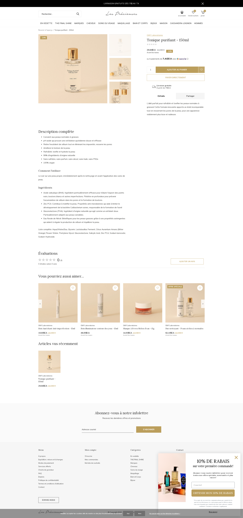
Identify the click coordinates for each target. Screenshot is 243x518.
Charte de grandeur (46, 470)
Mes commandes (91, 460)
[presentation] (40, 303)
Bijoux (153, 23)
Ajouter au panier (177, 69)
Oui (128, 513)
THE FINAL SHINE (63, 23)
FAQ (40, 473)
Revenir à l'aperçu (45, 30)
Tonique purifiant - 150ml (46, 380)
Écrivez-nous (48, 500)
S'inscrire (88, 456)
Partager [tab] (190, 96)
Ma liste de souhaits (92, 463)
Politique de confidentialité (48, 480)
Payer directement (175, 77)
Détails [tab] (161, 96)
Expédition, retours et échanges (50, 460)
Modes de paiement (46, 463)
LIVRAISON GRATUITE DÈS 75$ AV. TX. (121, 3)
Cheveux (91, 23)
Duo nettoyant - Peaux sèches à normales (184, 328)
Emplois (41, 477)
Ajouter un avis (187, 261)
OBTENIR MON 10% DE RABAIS (213, 493)
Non (139, 513)
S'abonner (149, 429)
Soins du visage (106, 23)
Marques (79, 23)
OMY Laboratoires (155, 35)
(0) (158, 44)
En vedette (46, 23)
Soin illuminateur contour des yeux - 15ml (99, 328)
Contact (41, 487)
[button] (127, 45)
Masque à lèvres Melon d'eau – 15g (138, 328)
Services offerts (44, 466)
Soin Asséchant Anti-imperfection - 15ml (56, 328)
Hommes (198, 23)
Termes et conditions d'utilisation (51, 484)
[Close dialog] (236, 457)
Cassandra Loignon (180, 23)
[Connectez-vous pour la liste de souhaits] (201, 70)
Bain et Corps (140, 23)
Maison (163, 23)
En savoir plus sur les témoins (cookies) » (164, 513)
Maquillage (124, 23)
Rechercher (77, 14)
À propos (42, 456)
